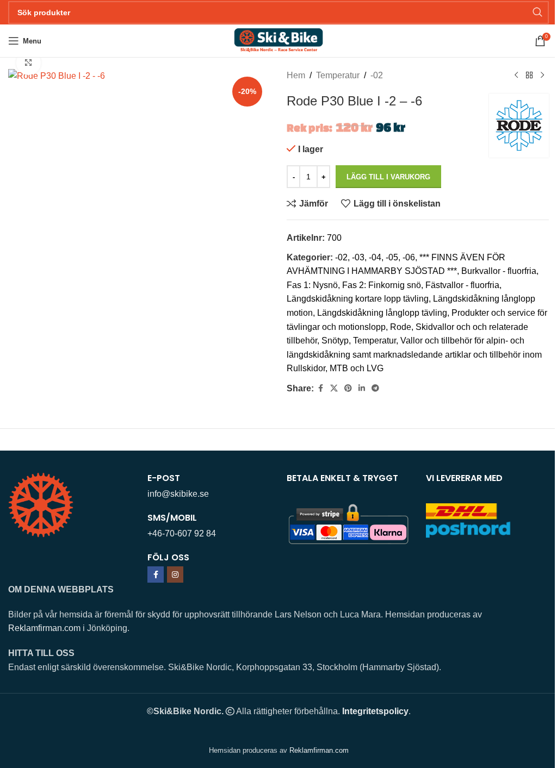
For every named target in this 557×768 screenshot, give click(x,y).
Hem (296, 75)
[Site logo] (278, 40)
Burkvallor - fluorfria (498, 271)
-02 (376, 75)
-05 (392, 257)
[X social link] (334, 388)
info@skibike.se (178, 493)
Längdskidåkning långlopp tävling (382, 312)
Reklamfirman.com (44, 628)
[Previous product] (516, 75)
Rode (400, 327)
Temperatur (338, 75)
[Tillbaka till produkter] (529, 75)
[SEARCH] (537, 12)
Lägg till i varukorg (388, 177)
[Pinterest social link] (348, 388)
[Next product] (542, 75)
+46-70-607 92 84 (181, 533)
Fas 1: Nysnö (312, 285)
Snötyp (335, 340)
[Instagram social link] (175, 574)
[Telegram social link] (375, 388)
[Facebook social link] (320, 388)
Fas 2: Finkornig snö (381, 285)
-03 (358, 257)
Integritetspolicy (375, 711)
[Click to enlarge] (28, 63)
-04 (375, 257)
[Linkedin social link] (361, 388)
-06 (409, 257)
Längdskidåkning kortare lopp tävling (358, 298)
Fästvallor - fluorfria (462, 285)
